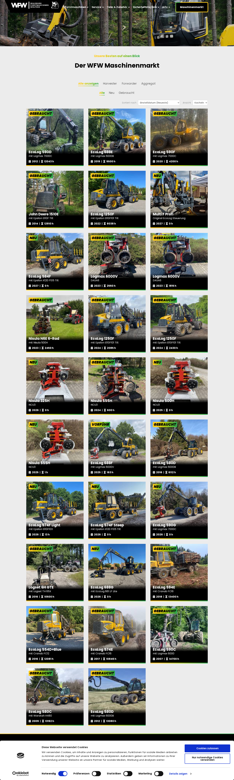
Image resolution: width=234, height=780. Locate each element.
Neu (111, 93)
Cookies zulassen (207, 748)
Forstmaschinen (75, 7)
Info (165, 7)
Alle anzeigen (88, 83)
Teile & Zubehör (117, 7)
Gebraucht (126, 93)
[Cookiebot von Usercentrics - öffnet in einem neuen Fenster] (21, 773)
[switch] (96, 773)
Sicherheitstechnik (145, 7)
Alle (102, 93)
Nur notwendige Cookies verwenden (207, 759)
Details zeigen (178, 773)
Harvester (110, 83)
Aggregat (148, 83)
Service (96, 7)
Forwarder (129, 83)
